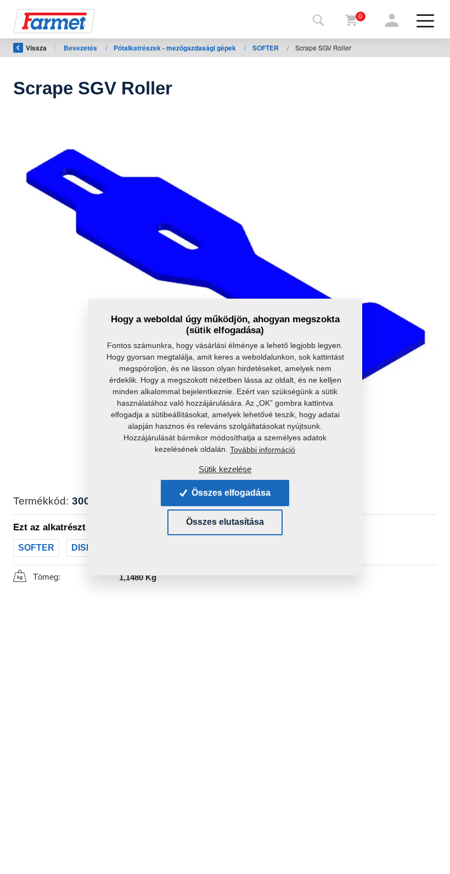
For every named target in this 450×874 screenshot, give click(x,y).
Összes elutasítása (225, 522)
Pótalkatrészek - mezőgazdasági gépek (176, 48)
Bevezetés (81, 48)
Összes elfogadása (230, 492)
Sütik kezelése (225, 469)
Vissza (36, 48)
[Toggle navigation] (318, 21)
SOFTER (266, 48)
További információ (262, 449)
